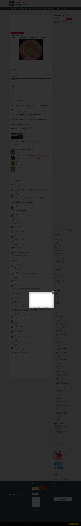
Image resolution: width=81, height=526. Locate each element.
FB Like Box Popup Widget (44, 307)
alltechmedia (39, 307)
